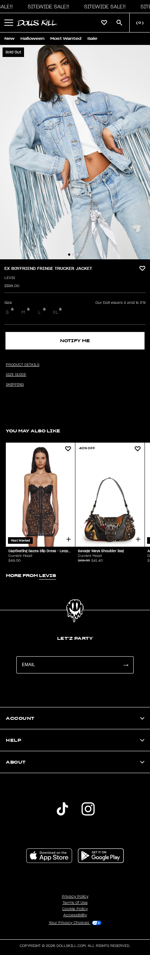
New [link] (9, 38)
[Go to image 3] (77, 254)
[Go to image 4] (81, 254)
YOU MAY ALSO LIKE (33, 430)
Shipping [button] (15, 384)
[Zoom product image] (75, 152)
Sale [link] (92, 38)
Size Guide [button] (16, 375)
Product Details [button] (22, 365)
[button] (46, 6)
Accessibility (75, 915)
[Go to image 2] (73, 254)
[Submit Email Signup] (125, 665)
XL (55, 312)
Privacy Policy (75, 896)
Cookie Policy (75, 909)
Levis (9, 278)
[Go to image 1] (69, 254)
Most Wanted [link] (66, 38)
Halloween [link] (32, 38)
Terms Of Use (75, 903)
